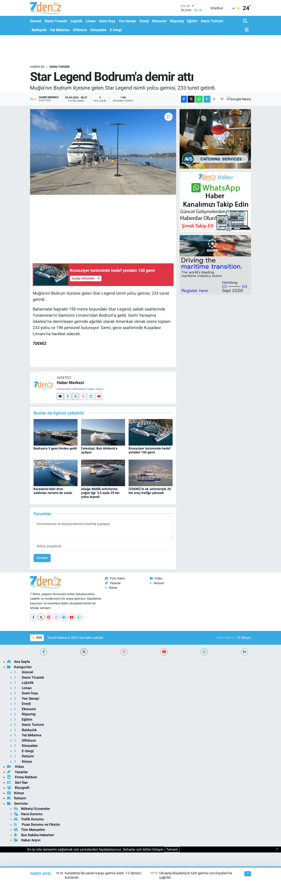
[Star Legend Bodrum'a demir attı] (103, 152)
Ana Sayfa (22, 662)
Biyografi (21, 788)
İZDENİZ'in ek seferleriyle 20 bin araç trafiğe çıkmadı (150, 491)
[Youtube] (98, 396)
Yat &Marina (59, 30)
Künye (113, 588)
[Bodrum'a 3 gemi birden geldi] (56, 432)
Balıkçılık (39, 30)
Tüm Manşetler (33, 830)
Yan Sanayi (127, 21)
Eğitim (192, 21)
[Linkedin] (90, 396)
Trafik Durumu (32, 819)
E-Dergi (116, 30)
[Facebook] (67, 396)
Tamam (172, 849)
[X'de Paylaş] (191, 99)
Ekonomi (159, 21)
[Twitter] (75, 396)
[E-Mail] (60, 396)
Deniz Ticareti (56, 21)
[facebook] (43, 651)
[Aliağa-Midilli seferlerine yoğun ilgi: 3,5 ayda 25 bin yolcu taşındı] (103, 473)
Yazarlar (115, 583)
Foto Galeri (117, 578)
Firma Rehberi (25, 777)
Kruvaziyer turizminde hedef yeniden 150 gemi (150, 450)
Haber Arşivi (31, 840)
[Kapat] (278, 849)
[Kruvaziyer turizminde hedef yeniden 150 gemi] (151, 432)
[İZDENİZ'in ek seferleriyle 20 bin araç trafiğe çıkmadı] (151, 473)
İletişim (159, 583)
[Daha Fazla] (207, 99)
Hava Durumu (32, 814)
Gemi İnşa (107, 21)
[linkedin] (244, 651)
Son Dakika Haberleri (37, 835)
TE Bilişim (244, 638)
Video (159, 578)
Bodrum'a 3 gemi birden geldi (55, 448)
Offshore (80, 30)
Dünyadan (98, 30)
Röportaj (176, 21)
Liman (91, 21)
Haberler (37, 66)
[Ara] (245, 21)
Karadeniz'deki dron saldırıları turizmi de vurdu (53, 491)
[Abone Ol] (239, 99)
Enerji (144, 21)
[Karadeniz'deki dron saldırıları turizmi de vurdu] (56, 473)
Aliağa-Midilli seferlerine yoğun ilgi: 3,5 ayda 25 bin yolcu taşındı (100, 493)
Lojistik (76, 21)
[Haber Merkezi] (43, 385)
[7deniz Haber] (45, 8)
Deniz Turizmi (212, 21)
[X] (41, 617)
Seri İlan (21, 782)
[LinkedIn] (63, 617)
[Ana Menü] (246, 30)
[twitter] (83, 651)
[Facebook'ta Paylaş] (184, 99)
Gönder (42, 558)
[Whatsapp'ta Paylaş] (199, 99)
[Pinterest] (48, 617)
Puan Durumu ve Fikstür (40, 824)
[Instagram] (83, 396)
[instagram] (124, 651)
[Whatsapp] (79, 617)
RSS (39, 638)
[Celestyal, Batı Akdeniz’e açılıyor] (103, 432)
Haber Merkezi (70, 382)
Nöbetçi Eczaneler (35, 809)
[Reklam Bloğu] (215, 139)
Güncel (35, 21)
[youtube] (164, 651)
